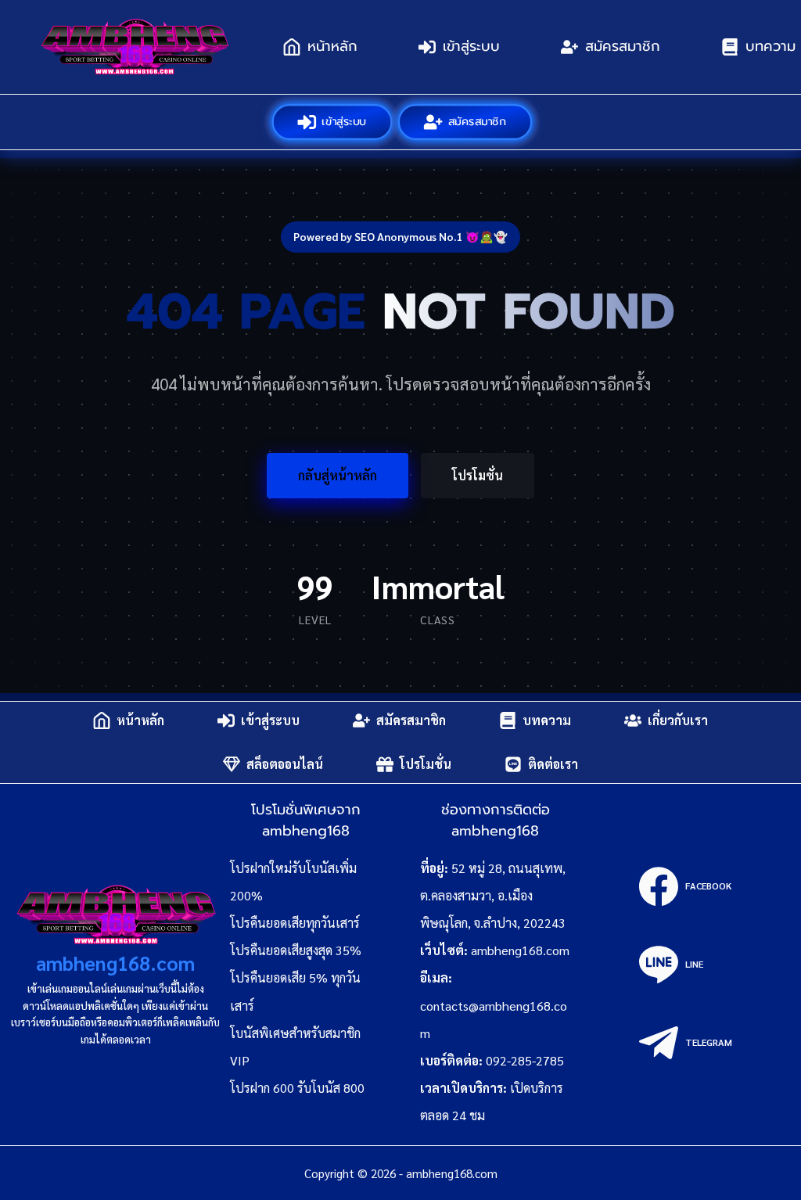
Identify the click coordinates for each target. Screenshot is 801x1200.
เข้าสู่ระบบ (471, 46)
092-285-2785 (525, 1060)
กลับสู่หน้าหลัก (337, 475)
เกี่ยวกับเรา (678, 720)
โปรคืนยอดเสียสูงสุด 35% (295, 950)
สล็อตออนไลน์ (284, 764)
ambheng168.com (115, 962)
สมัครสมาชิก (622, 46)
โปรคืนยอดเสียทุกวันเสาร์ (295, 922)
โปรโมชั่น (477, 475)
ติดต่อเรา (553, 764)
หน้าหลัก (332, 46)
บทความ (547, 720)
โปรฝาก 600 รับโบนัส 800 (297, 1088)
